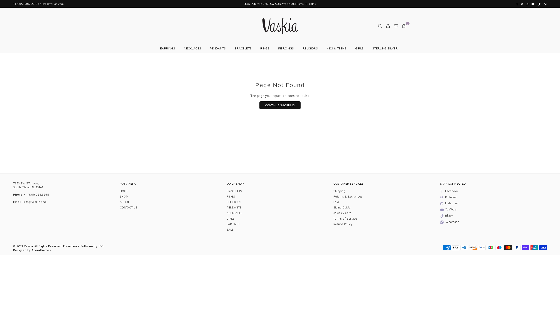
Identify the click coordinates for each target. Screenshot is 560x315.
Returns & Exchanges (348, 196)
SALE (230, 229)
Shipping (339, 191)
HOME (124, 191)
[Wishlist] (396, 26)
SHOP (124, 196)
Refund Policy (342, 224)
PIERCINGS (286, 48)
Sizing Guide (342, 207)
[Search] (380, 26)
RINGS (265, 48)
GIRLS (359, 48)
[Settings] (388, 26)
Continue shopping (280, 105)
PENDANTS (218, 48)
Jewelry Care (342, 213)
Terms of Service (345, 218)
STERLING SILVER (385, 48)
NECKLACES (192, 48)
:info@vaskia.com (34, 202)
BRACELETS (243, 48)
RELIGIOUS (310, 48)
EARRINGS (167, 48)
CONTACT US (128, 207)
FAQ (336, 202)
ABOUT (125, 202)
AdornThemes (41, 250)
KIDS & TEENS (336, 48)
